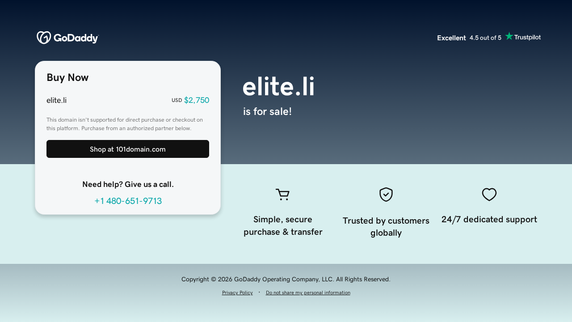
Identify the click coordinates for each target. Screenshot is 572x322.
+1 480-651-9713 (128, 200)
